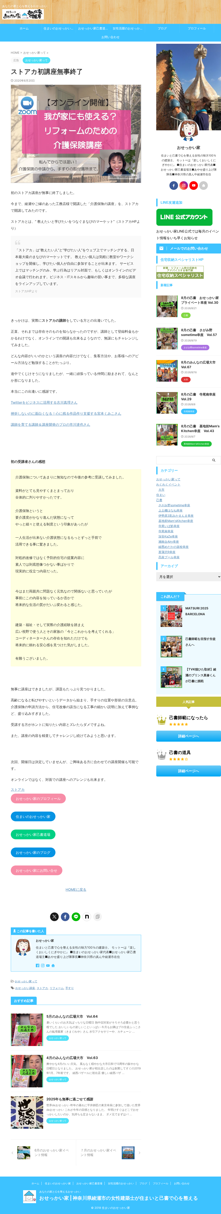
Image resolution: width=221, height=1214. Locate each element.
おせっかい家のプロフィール (38, 798)
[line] (76, 916)
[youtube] (48, 966)
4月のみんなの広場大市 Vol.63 (72, 1058)
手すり (69, 988)
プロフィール (197, 28)
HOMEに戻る (76, 889)
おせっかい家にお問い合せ (36, 870)
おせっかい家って (26, 981)
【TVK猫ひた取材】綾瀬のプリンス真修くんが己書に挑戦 (200, 675)
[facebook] (65, 916)
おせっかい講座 (25, 988)
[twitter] (54, 916)
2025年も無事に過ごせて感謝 (69, 1099)
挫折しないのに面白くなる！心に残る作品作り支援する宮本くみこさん (66, 413)
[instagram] (43, 966)
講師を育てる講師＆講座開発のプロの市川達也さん (50, 424)
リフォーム (57, 988)
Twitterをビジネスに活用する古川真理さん (44, 402)
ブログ (162, 28)
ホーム (24, 28)
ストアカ (42, 988)
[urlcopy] (97, 916)
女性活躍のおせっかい (128, 28)
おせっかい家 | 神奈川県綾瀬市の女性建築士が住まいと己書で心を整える (118, 1198)
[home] (53, 966)
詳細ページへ (188, 736)
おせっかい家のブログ (33, 852)
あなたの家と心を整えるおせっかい (60, 1191)
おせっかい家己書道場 (93, 28)
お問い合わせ (110, 37)
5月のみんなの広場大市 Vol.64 (72, 1016)
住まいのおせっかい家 (59, 28)
